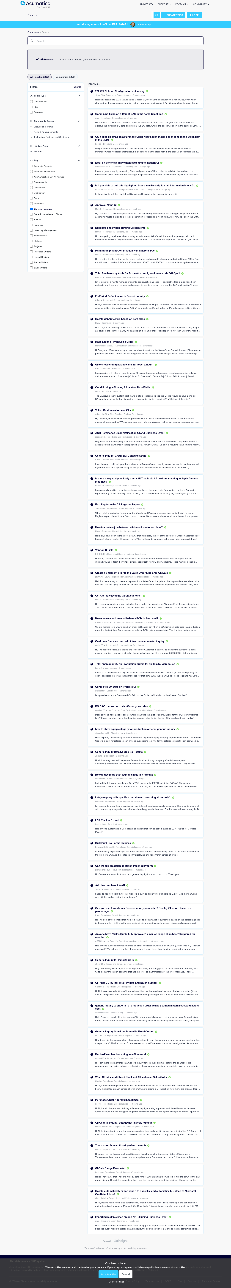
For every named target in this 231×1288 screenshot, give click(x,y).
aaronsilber (100, 779)
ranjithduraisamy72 (103, 189)
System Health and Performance (122, 1198)
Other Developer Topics (120, 414)
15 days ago (165, 189)
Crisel (97, 300)
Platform (38, 241)
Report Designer (42, 257)
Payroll (111, 824)
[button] (173, 15)
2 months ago (117, 391)
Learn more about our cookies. (170, 1267)
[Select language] (157, 15)
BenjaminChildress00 (104, 847)
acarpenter (99, 691)
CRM (107, 391)
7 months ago (157, 577)
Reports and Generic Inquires (118, 95)
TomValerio (100, 508)
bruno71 (98, 668)
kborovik (98, 277)
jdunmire (99, 577)
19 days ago (144, 167)
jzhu (97, 118)
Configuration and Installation (128, 346)
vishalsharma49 (102, 733)
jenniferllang (100, 824)
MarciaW (99, 801)
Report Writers (41, 262)
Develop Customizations (116, 486)
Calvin (98, 1081)
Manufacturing (111, 668)
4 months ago (136, 232)
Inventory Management (45, 230)
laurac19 (99, 391)
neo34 (98, 1104)
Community (200, 4)
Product (180, 4)
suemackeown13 (102, 167)
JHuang (98, 756)
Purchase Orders (42, 251)
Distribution (39, 193)
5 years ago (139, 1058)
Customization (41, 182)
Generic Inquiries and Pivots (48, 214)
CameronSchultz (102, 622)
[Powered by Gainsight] (115, 1241)
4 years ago (135, 1081)
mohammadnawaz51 (104, 346)
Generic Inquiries (43, 209)
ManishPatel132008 (104, 1127)
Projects (38, 246)
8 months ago (138, 645)
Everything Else (110, 144)
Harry (97, 323)
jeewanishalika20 (102, 870)
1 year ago (133, 118)
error (36, 198)
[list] (120, 95)
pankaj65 (99, 645)
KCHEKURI (100, 554)
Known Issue (40, 235)
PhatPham (99, 486)
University (146, 4)
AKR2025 (99, 941)
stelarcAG (99, 95)
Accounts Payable (43, 166)
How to (37, 219)
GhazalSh (99, 987)
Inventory (38, 225)
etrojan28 (99, 964)
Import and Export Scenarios (115, 1149)
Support (163, 4)
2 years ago (140, 779)
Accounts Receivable (44, 171)
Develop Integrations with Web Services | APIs (124, 277)
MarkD (98, 209)
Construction (112, 691)
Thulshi (98, 889)
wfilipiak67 (99, 1058)
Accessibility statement (135, 1248)
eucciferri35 (100, 710)
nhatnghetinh (101, 1198)
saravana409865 (102, 369)
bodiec (98, 144)
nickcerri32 (100, 437)
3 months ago (140, 437)
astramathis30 (101, 414)
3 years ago (141, 870)
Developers (39, 187)
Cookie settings (114, 1248)
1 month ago (135, 209)
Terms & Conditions (94, 1248)
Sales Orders (40, 267)
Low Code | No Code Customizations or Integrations (136, 189)
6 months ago (139, 95)
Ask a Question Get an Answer (49, 177)
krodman (99, 1172)
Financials (39, 203)
